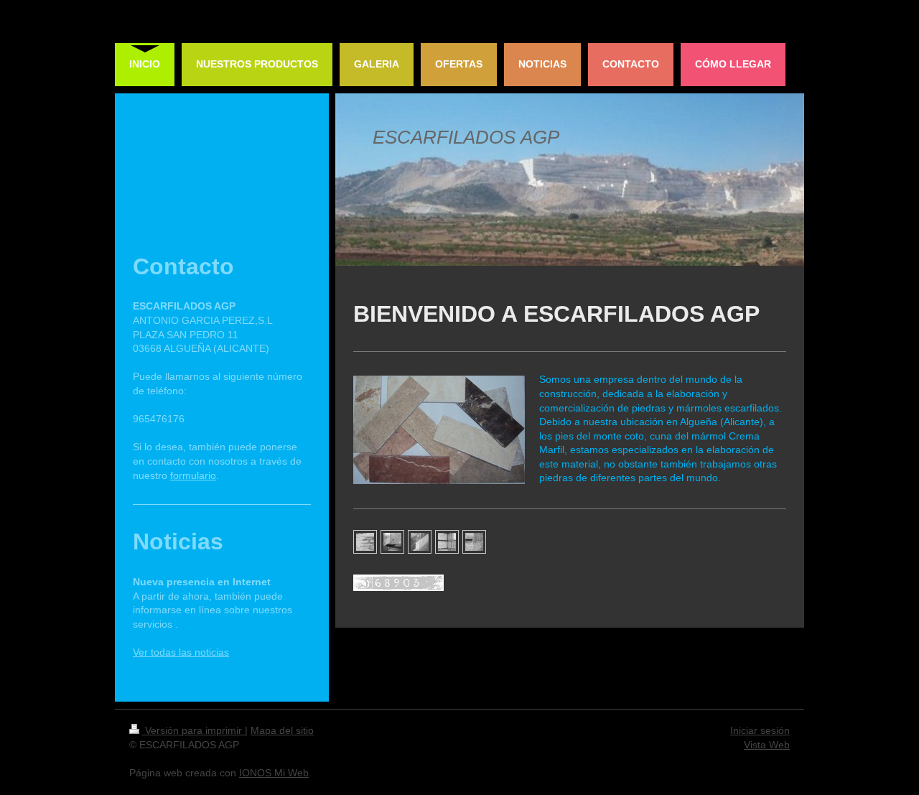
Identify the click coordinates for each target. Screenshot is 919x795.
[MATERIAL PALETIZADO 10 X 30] (447, 542)
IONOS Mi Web (274, 772)
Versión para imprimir (193, 730)
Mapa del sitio (282, 730)
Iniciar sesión (760, 730)
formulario (193, 475)
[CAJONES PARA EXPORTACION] (474, 542)
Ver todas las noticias (181, 652)
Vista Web (767, 744)
